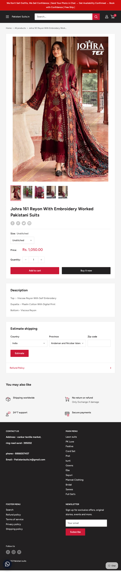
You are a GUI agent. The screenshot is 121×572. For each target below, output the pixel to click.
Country (14, 336)
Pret (68, 455)
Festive (69, 446)
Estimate (19, 353)
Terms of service (14, 519)
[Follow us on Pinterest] (19, 552)
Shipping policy (14, 529)
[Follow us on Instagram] (14, 552)
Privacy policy (13, 524)
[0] (113, 16)
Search (9, 509)
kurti (68, 460)
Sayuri (69, 475)
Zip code (92, 336)
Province (54, 336)
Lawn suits (71, 436)
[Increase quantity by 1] (41, 260)
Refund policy (13, 514)
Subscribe (75, 532)
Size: (19, 233)
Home (9, 28)
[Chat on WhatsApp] (7, 564)
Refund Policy (17, 367)
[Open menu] (7, 17)
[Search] (96, 16)
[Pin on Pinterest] (18, 223)
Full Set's (70, 494)
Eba (68, 470)
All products (20, 28)
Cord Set (70, 451)
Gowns (69, 465)
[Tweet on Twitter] (24, 223)
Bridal (69, 484)
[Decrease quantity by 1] (26, 260)
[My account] (106, 16)
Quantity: (15, 259)
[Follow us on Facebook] (8, 552)
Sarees (69, 489)
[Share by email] (29, 223)
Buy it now (86, 270)
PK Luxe (70, 441)
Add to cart (35, 270)
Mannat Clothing (74, 479)
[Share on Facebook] (12, 223)
